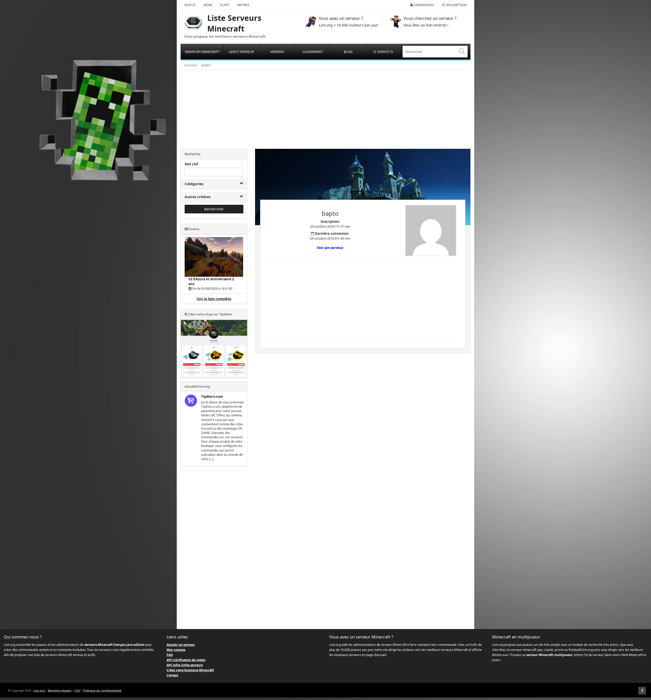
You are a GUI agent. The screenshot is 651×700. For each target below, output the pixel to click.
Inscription (456, 5)
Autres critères (198, 196)
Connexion (424, 5)
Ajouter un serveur (181, 645)
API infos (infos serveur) (185, 665)
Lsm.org (39, 690)
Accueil (190, 65)
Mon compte (176, 650)
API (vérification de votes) (186, 660)
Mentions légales (59, 690)
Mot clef (191, 164)
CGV (77, 690)
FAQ (170, 655)
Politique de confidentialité (102, 690)
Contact (172, 675)
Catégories (194, 183)
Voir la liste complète (214, 299)
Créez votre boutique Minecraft (190, 670)
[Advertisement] (333, 108)
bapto (206, 65)
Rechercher (214, 209)
